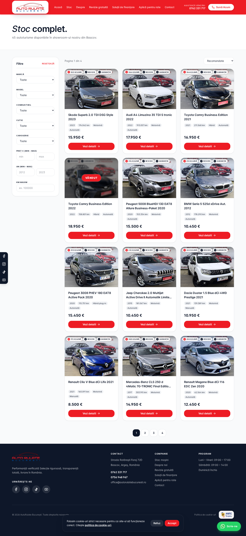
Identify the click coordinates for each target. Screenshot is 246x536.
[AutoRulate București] (30, 7)
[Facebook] (16, 489)
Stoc (69, 7)
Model (20, 89)
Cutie (19, 120)
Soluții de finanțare (123, 7)
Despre (80, 7)
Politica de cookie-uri (205, 514)
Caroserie (22, 135)
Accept (172, 523)
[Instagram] (26, 489)
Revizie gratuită (98, 7)
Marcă (20, 74)
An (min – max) (24, 166)
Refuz (156, 523)
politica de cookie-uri (98, 525)
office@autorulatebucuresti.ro (128, 482)
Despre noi (161, 464)
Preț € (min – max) (26, 151)
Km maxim (21, 182)
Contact (169, 7)
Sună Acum (223, 7)
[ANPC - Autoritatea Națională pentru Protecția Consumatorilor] (226, 515)
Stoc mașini (161, 459)
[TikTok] (36, 489)
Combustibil (23, 105)
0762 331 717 (197, 8)
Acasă (58, 7)
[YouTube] (46, 489)
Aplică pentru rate (149, 7)
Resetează (48, 63)
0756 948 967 (119, 477)
